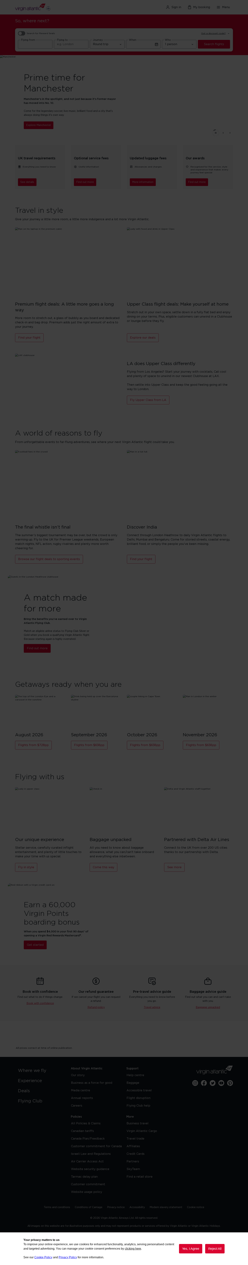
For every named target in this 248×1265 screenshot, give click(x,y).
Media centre (80, 1090)
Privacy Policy (68, 1257)
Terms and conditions (57, 1207)
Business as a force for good (91, 1082)
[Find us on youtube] (221, 1083)
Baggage (133, 1082)
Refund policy (96, 1007)
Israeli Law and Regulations (91, 1153)
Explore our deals (143, 337)
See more (174, 867)
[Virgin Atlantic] (50, 7)
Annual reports (82, 1098)
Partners (133, 1161)
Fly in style (26, 867)
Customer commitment (88, 1184)
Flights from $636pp (89, 745)
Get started (35, 944)
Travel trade (135, 1138)
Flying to (62, 40)
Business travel (138, 1123)
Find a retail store (140, 1176)
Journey (98, 40)
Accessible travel (139, 1090)
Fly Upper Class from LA (148, 400)
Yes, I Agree (190, 1248)
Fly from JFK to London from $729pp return (54, 123)
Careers (76, 1105)
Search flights (214, 44)
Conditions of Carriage (88, 1207)
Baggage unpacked (208, 1007)
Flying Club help (138, 1105)
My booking (201, 7)
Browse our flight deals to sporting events (49, 559)
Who (168, 40)
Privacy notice (116, 1207)
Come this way (103, 867)
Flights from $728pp (33, 745)
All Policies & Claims (86, 1123)
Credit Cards (136, 1153)
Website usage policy (86, 1192)
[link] (40, 1071)
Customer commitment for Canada (96, 1146)
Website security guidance (90, 1169)
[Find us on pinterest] (230, 1083)
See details (27, 182)
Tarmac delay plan (84, 1176)
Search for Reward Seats (41, 33)
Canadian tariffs (82, 1131)
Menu (226, 7)
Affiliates (133, 1146)
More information (142, 182)
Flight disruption (139, 1098)
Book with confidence (40, 1003)
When (132, 40)
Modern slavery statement (166, 1207)
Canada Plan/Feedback (88, 1138)
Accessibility (137, 1207)
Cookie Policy (43, 1257)
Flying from (28, 40)
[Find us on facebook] (204, 1083)
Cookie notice (195, 1207)
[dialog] (124, 1248)
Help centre (135, 1075)
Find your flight (29, 337)
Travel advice (152, 1007)
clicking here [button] (133, 1248)
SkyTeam (133, 1169)
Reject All (214, 1248)
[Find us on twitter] (213, 1083)
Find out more (85, 182)
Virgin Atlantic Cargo (142, 1131)
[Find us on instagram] (195, 1083)
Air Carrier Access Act (87, 1161)
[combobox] (35, 44)
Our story (78, 1075)
